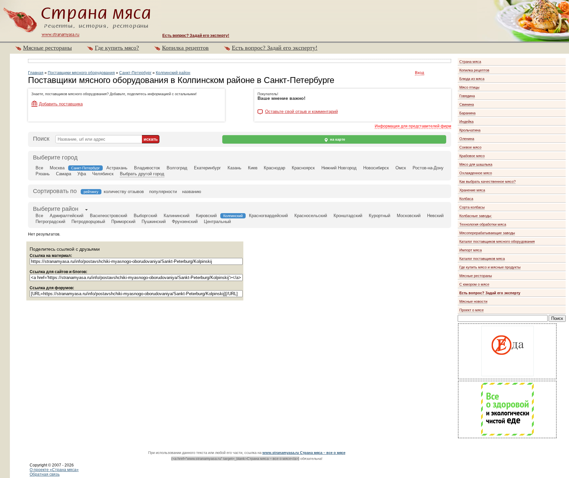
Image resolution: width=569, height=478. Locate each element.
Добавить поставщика (61, 103)
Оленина (466, 139)
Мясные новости (473, 301)
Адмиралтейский (66, 215)
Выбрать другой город (142, 173)
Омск (400, 167)
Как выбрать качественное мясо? (487, 181)
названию (191, 191)
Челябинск (103, 173)
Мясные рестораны (47, 47)
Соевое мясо (470, 147)
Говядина (467, 96)
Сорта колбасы (472, 207)
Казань (234, 167)
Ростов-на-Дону (428, 167)
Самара (63, 173)
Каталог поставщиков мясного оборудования (497, 241)
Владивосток (147, 167)
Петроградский (50, 221)
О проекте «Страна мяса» (54, 469)
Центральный (217, 221)
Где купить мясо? (117, 47)
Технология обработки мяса (482, 224)
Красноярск (303, 167)
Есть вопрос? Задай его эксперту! (274, 47)
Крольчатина (469, 130)
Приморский (123, 221)
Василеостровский (108, 215)
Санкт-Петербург (135, 72)
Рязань (43, 173)
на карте (337, 139)
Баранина (467, 113)
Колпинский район (173, 72)
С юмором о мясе (474, 284)
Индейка (466, 122)
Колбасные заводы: (475, 216)
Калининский (176, 215)
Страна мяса (470, 62)
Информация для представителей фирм (413, 126)
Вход (419, 72)
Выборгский (145, 215)
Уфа (81, 173)
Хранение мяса (472, 190)
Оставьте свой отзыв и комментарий (301, 111)
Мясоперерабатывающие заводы (487, 233)
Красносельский (310, 215)
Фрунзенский (185, 221)
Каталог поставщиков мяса (482, 259)
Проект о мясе (471, 310)
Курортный (379, 215)
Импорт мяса (470, 250)
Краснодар (274, 167)
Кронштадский (348, 215)
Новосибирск (376, 167)
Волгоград (177, 167)
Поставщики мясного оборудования (81, 72)
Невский (435, 215)
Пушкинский (154, 221)
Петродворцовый (88, 221)
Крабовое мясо (472, 156)
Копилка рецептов (185, 47)
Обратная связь (45, 474)
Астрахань (116, 167)
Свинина (466, 104)
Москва (57, 167)
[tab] (55, 209)
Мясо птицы (469, 87)
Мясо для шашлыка (475, 164)
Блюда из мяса (471, 79)
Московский (408, 215)
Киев (252, 167)
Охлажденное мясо (475, 173)
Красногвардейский (268, 215)
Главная (35, 72)
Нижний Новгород (339, 167)
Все (39, 167)
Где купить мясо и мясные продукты (490, 267)
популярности (163, 191)
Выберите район (55, 209)
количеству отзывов (124, 191)
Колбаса (466, 199)
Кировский (206, 215)
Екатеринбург (207, 167)
